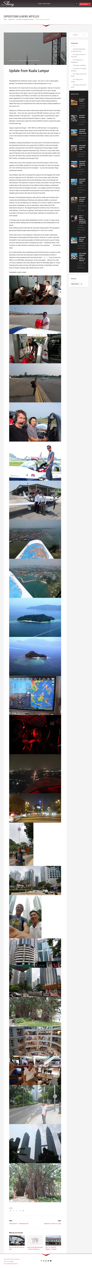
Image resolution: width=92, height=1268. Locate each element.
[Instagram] (44, 1261)
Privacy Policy (7, 1259)
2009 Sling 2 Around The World (78, 86)
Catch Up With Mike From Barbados (82, 239)
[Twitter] (48, 1261)
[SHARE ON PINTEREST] (20, 1210)
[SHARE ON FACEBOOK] (13, 1210)
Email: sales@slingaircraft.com (11, 1263)
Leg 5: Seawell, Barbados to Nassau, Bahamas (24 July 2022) (82, 257)
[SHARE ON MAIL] (23, 1210)
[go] (84, 35)
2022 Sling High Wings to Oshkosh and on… (78, 50)
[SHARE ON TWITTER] (10, 1210)
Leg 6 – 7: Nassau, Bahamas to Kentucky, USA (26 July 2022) (82, 219)
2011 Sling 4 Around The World (78, 75)
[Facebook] (41, 1261)
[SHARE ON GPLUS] (16, 1210)
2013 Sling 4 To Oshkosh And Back (78, 70)
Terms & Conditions (15, 1259)
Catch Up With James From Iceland (82, 181)
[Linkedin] (46, 1261)
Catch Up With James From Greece (82, 147)
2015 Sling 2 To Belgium (79, 65)
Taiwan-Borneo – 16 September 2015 (18, 1223)
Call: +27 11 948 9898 (8, 1261)
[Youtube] (51, 1261)
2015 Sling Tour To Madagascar (77, 61)
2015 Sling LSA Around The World (32, 60)
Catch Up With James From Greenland (82, 199)
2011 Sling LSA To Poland (77, 80)
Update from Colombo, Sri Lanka (52, 1223)
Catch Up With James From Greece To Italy (82, 131)
